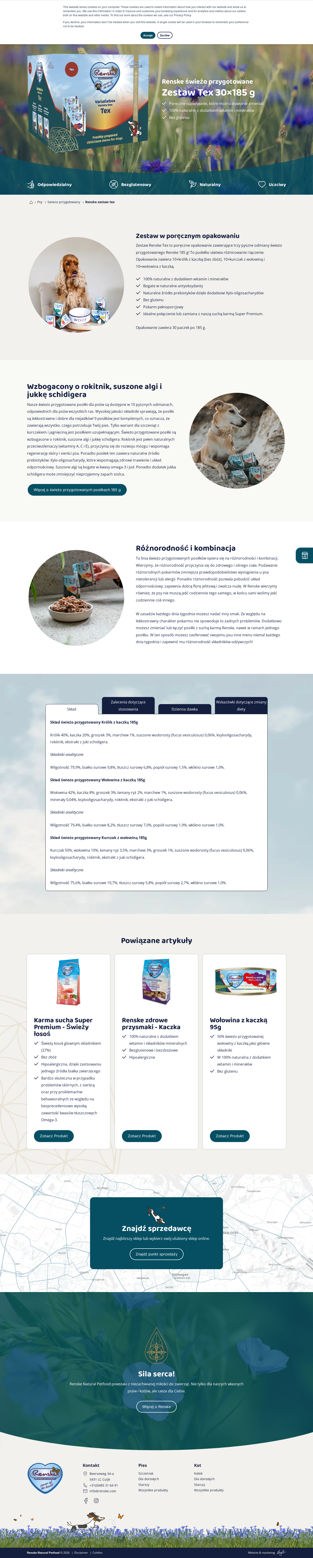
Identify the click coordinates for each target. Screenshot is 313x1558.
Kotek (198, 1473)
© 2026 (48, 1553)
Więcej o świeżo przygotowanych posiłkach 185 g (77, 489)
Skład (71, 709)
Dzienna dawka (185, 709)
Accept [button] (148, 35)
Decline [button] (165, 35)
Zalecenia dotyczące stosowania (128, 705)
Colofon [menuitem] (97, 1553)
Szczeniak (145, 1473)
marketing (268, 1553)
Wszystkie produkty (153, 1490)
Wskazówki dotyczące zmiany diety (241, 705)
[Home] (30, 202)
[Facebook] (86, 1500)
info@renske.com (103, 1491)
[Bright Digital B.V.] (281, 1553)
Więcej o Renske (156, 1406)
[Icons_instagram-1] (96, 1500)
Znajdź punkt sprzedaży (157, 1254)
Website (253, 1553)
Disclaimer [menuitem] (81, 1553)
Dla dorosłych (148, 1479)
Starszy (143, 1484)
